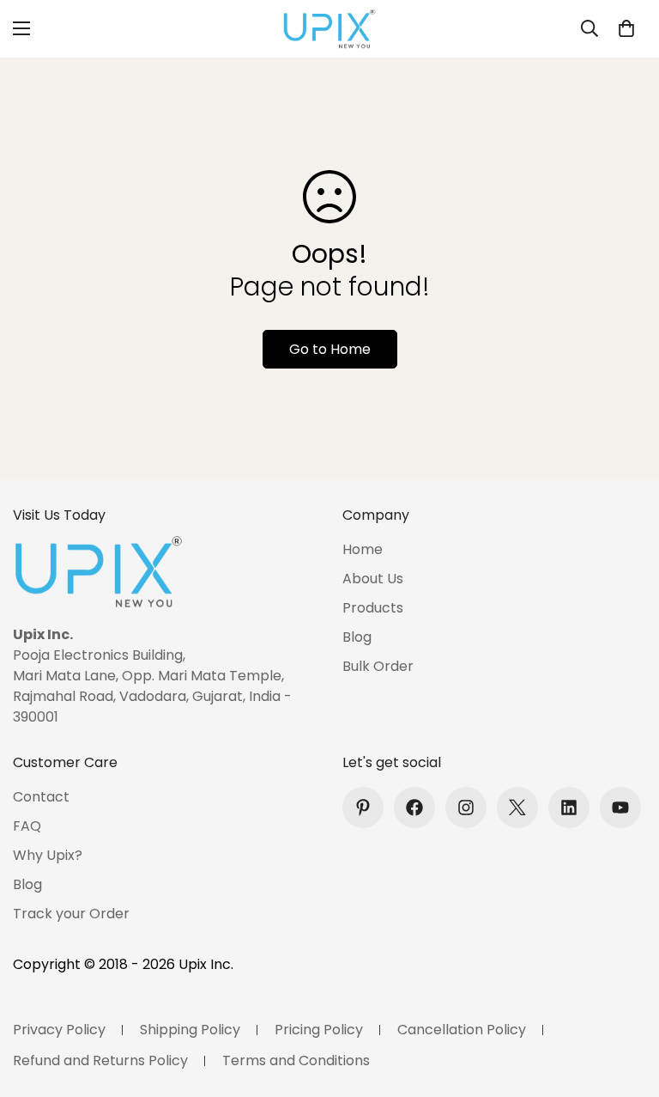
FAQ (27, 826)
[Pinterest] (363, 807)
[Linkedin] (568, 807)
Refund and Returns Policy (100, 1060)
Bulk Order (378, 666)
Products (372, 608)
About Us (372, 578)
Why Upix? (47, 855)
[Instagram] (466, 807)
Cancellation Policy (461, 1029)
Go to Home (330, 349)
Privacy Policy (59, 1029)
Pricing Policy (319, 1029)
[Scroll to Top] (625, 1003)
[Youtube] (620, 807)
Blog (357, 637)
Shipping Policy (190, 1029)
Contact (41, 797)
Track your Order (71, 913)
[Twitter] (517, 807)
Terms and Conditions (296, 1060)
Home (362, 549)
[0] (626, 28)
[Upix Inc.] (329, 29)
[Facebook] (414, 807)
